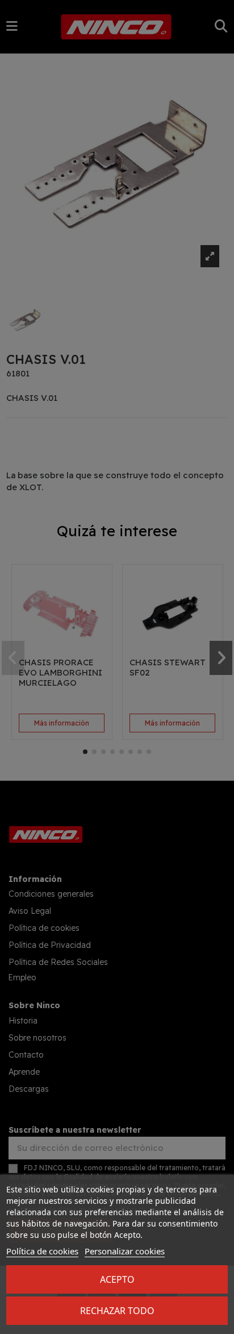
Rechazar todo (117, 1310)
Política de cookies (42, 1251)
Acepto (117, 1279)
